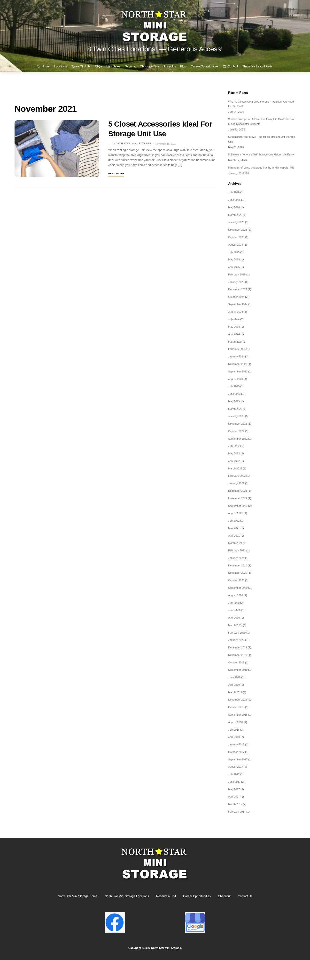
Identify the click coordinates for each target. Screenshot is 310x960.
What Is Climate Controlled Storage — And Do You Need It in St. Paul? (261, 104)
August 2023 (235, 379)
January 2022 (236, 483)
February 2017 (237, 811)
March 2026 (235, 214)
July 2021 (234, 520)
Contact (232, 66)
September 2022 (238, 438)
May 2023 (234, 401)
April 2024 (234, 334)
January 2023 (236, 416)
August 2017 (235, 766)
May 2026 (234, 207)
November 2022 (237, 423)
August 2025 (235, 244)
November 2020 (237, 572)
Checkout (224, 896)
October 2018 (236, 707)
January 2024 (236, 356)
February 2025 (237, 274)
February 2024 (237, 348)
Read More (116, 173)
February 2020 (237, 632)
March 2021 (235, 542)
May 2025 (234, 259)
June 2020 (234, 610)
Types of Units (80, 66)
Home (45, 66)
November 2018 (237, 699)
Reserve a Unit (166, 896)
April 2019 (234, 684)
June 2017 (234, 781)
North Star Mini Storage (132, 144)
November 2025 (237, 229)
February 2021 (237, 550)
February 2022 (237, 475)
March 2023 (235, 408)
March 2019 (235, 692)
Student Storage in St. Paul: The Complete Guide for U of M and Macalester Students (261, 121)
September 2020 (238, 587)
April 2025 (234, 267)
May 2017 (234, 789)
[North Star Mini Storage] (155, 24)
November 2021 (237, 498)
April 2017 (234, 796)
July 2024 (234, 319)
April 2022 (234, 461)
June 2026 (234, 199)
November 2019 (237, 654)
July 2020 (234, 602)
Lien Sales (113, 66)
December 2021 (237, 490)
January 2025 (236, 282)
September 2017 (238, 759)
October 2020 (236, 580)
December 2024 (237, 289)
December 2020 (237, 565)
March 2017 (235, 804)
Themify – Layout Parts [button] (257, 66)
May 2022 (234, 453)
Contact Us (245, 896)
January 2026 (236, 222)
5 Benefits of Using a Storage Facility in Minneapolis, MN (261, 167)
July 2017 (234, 774)
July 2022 (234, 445)
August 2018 (235, 722)
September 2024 (238, 304)
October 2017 (236, 751)
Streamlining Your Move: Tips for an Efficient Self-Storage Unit (261, 139)
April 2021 (234, 535)
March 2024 (235, 341)
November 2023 (237, 364)
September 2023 (238, 371)
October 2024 (236, 296)
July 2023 (234, 386)
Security (130, 66)
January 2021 (236, 558)
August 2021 (235, 513)
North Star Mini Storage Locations (127, 896)
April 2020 (234, 617)
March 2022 (235, 468)
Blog (183, 66)
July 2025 (234, 252)
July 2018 (234, 729)
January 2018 (236, 744)
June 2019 (234, 677)
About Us (170, 66)
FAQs (98, 66)
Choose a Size (149, 66)
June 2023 (234, 393)
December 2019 (237, 647)
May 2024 (234, 326)
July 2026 (234, 192)
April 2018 (234, 736)
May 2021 (234, 528)
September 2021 (238, 505)
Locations (60, 66)
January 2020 (236, 639)
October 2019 (236, 662)
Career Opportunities (204, 66)
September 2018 (238, 714)
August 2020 (235, 595)
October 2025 (236, 237)
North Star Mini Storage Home (77, 896)
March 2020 (235, 625)
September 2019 (238, 669)
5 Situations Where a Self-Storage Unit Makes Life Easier (261, 154)
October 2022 (236, 431)
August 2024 (235, 311)
